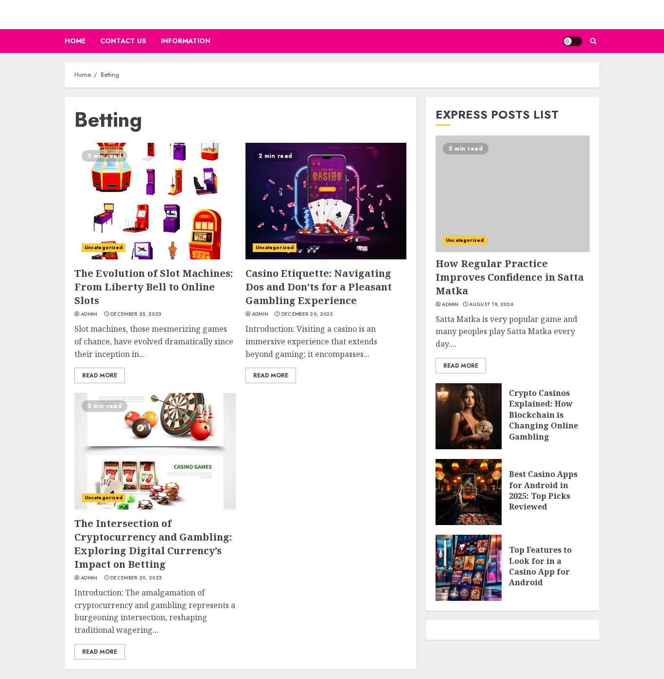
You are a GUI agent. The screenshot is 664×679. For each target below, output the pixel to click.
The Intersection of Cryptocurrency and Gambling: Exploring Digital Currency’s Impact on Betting (153, 544)
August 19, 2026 (491, 304)
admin (89, 314)
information (185, 41)
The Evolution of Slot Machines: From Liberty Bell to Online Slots (153, 287)
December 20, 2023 (307, 314)
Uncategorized (103, 247)
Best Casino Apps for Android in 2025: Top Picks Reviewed (543, 490)
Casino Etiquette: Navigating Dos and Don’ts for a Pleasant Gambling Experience (318, 287)
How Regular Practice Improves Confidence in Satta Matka (510, 277)
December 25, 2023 (135, 314)
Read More (99, 375)
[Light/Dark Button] (572, 41)
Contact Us (123, 41)
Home (75, 41)
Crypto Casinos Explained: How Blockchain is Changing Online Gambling (543, 415)
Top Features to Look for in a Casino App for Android (540, 566)
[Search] (593, 41)
